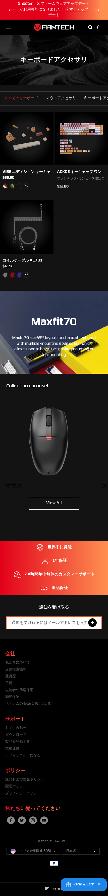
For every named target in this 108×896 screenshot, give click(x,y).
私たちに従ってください (33, 808)
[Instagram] (32, 820)
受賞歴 (10, 676)
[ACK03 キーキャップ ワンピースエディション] (81, 138)
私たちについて (17, 662)
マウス (13, 486)
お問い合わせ (15, 728)
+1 (26, 185)
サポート (15, 719)
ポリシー (15, 770)
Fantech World (60, 841)
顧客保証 (12, 697)
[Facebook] (10, 820)
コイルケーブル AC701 (22, 261)
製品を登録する (17, 742)
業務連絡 (12, 749)
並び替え (57, 889)
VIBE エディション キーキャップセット (26, 172)
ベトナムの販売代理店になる (28, 704)
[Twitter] (21, 820)
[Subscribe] (92, 622)
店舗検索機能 (15, 669)
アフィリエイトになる (22, 755)
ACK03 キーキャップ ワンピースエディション (81, 172)
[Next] (96, 9)
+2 (26, 274)
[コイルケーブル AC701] (26, 227)
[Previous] (11, 9)
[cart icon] (99, 27)
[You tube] (43, 820)
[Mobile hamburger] (8, 27)
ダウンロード (15, 735)
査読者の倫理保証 (19, 690)
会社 (10, 653)
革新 (8, 683)
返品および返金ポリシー (24, 779)
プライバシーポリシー (22, 793)
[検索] (90, 27)
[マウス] (48, 442)
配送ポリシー (15, 786)
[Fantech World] (54, 27)
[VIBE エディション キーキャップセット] (26, 138)
